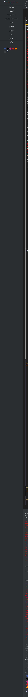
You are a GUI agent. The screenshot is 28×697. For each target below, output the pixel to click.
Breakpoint (25, 534)
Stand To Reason (25, 530)
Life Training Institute (25, 524)
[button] (11, 43)
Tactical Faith (25, 537)
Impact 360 (25, 542)
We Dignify (25, 552)
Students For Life (25, 547)
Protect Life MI (25, 558)
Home (26, 1)
